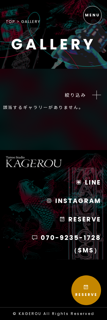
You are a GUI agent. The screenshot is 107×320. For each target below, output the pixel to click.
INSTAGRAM (77, 200)
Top (10, 21)
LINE (92, 182)
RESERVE (86, 294)
